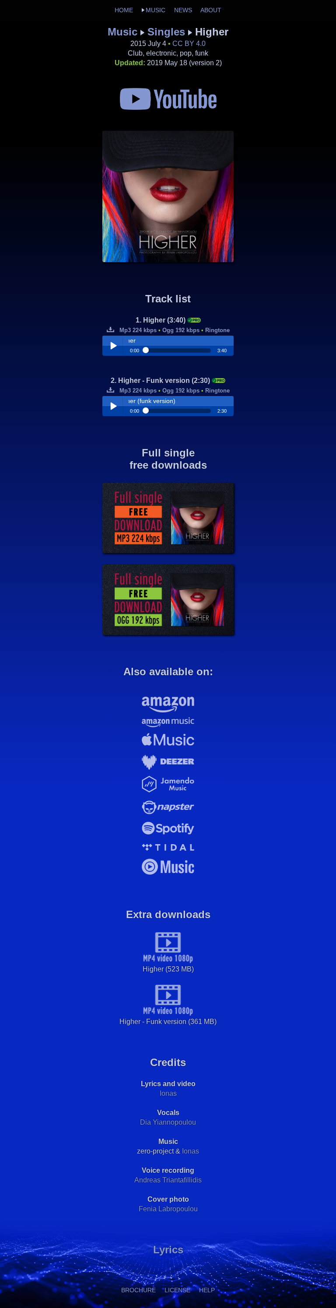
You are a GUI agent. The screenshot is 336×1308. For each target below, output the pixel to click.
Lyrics (168, 1249)
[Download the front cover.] (168, 259)
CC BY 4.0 (189, 43)
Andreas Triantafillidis (168, 1180)
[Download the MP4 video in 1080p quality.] (168, 961)
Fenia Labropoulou (168, 1209)
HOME (124, 10)
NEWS (183, 10)
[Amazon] (168, 711)
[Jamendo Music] (168, 792)
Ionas (168, 1093)
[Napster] (168, 817)
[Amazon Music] (168, 726)
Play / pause (113, 346)
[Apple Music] (168, 747)
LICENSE (177, 1290)
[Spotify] (168, 835)
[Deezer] (168, 771)
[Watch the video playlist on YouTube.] (168, 107)
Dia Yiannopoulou (168, 1122)
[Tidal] (168, 853)
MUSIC (155, 10)
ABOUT (210, 10)
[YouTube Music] (168, 875)
